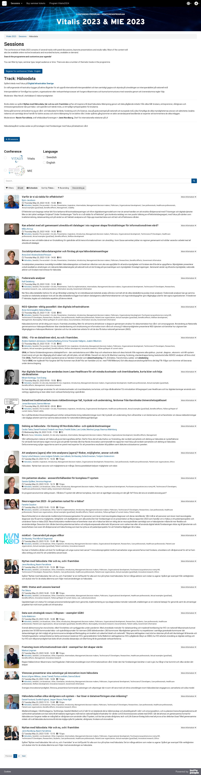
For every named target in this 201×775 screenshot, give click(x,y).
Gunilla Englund (42, 699)
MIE (29, 171)
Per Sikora (26, 590)
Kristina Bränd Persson (41, 255)
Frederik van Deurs (56, 429)
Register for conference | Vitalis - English (23, 71)
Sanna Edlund (74, 676)
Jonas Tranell (47, 676)
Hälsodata (28, 205)
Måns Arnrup (27, 229)
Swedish (51, 157)
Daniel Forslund (40, 429)
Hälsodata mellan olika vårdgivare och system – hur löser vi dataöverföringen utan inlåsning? (74, 696)
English (50, 162)
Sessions (23, 36)
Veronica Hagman (43, 481)
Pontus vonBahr (60, 676)
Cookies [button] (7, 771)
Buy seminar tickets (35, 3)
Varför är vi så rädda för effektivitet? (43, 196)
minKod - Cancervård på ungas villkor (43, 535)
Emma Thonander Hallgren (74, 341)
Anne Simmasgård (30, 310)
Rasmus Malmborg (108, 429)
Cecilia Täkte (27, 429)
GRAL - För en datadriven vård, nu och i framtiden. (50, 337)
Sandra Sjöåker (28, 481)
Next (24, 756)
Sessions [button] (15, 3)
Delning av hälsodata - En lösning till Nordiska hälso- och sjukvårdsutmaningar (66, 426)
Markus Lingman (29, 650)
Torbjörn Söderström (105, 456)
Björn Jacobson (28, 200)
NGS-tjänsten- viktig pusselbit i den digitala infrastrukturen (55, 306)
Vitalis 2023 (11, 36)
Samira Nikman (43, 404)
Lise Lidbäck (65, 456)
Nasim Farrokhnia (43, 564)
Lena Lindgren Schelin (49, 456)
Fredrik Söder (70, 429)
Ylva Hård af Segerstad (43, 539)
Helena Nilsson (45, 310)
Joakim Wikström (93, 341)
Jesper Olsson (56, 699)
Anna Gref (26, 255)
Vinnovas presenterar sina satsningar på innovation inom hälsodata (60, 672)
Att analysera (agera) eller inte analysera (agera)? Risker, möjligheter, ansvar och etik (70, 452)
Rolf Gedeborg (28, 281)
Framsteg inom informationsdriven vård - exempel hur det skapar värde (62, 647)
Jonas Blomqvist (29, 404)
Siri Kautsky (76, 456)
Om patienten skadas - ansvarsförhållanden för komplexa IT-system (60, 478)
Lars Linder (81, 429)
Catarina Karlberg (54, 341)
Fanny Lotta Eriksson (31, 456)
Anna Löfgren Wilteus (31, 676)
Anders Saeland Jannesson (34, 341)
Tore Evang (41, 378)
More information (188, 197)
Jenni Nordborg (28, 564)
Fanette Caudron (29, 505)
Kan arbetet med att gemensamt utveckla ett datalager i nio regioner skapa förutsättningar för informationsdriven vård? (90, 225)
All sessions (13, 139)
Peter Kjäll (67, 699)
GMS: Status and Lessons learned (41, 587)
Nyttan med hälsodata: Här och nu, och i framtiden (50, 561)
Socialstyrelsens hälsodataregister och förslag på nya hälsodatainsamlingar (65, 251)
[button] (189, 3)
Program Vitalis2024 (59, 3)
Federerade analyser (33, 278)
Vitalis (31, 158)
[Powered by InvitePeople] (187, 772)
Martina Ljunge (93, 429)
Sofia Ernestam (88, 456)
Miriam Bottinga (29, 378)
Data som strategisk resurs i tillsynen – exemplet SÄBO (53, 612)
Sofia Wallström (29, 616)
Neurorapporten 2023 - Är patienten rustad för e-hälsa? (53, 501)
